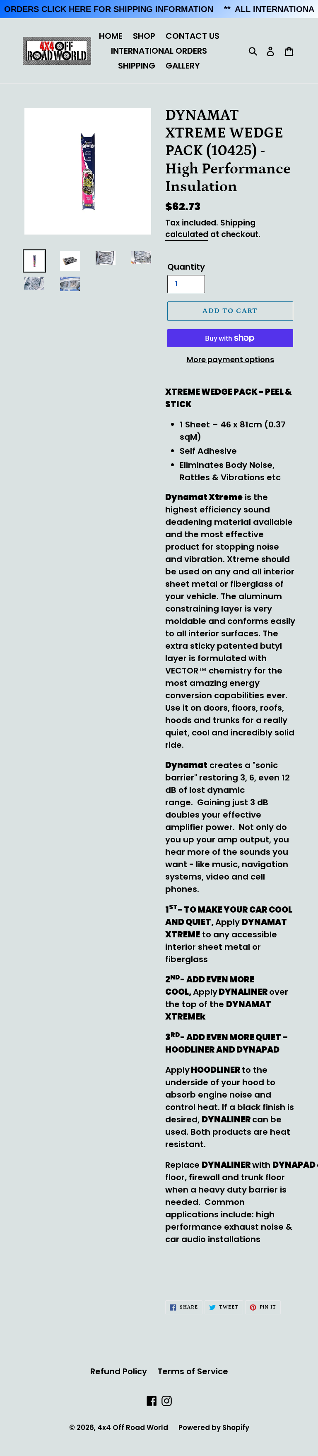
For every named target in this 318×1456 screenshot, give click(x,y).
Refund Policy (118, 1371)
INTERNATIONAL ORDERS (159, 51)
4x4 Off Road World (132, 1427)
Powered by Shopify (213, 1427)
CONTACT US (192, 36)
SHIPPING (136, 65)
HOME (111, 36)
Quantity (186, 267)
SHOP (144, 36)
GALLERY (183, 65)
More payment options (230, 359)
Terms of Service (192, 1371)
